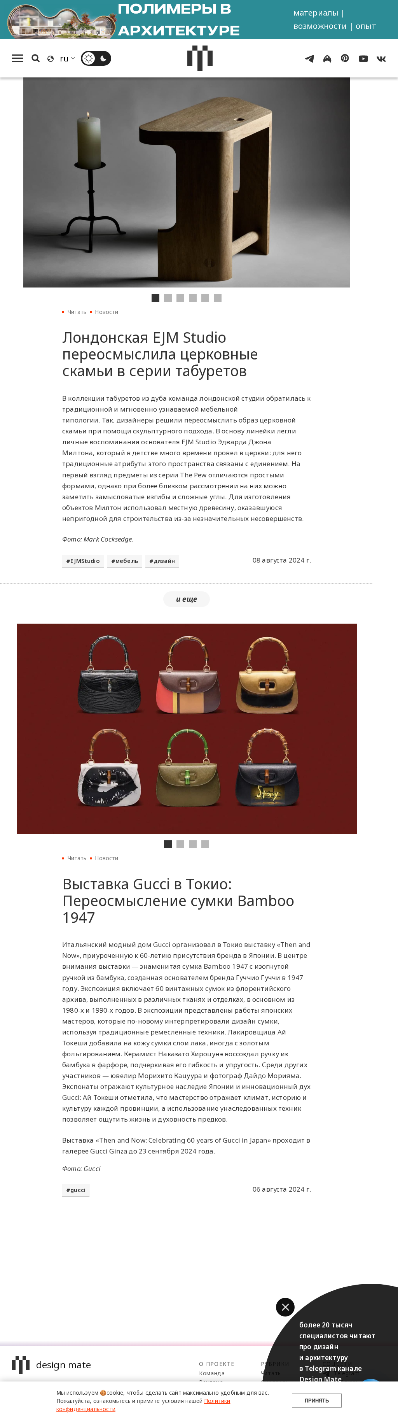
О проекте (216, 1363)
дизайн (164, 560)
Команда (212, 1373)
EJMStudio (85, 560)
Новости (106, 312)
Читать (77, 312)
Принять (317, 1401)
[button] (285, 1307)
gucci (78, 1190)
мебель (126, 560)
